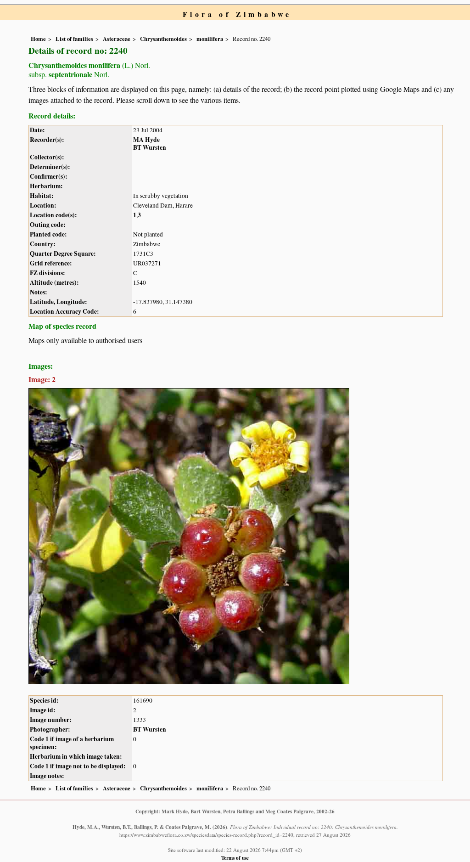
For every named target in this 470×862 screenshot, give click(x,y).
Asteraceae (116, 38)
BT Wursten (149, 147)
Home (38, 38)
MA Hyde (146, 139)
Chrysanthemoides (163, 38)
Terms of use (235, 858)
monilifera (209, 38)
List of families (74, 38)
